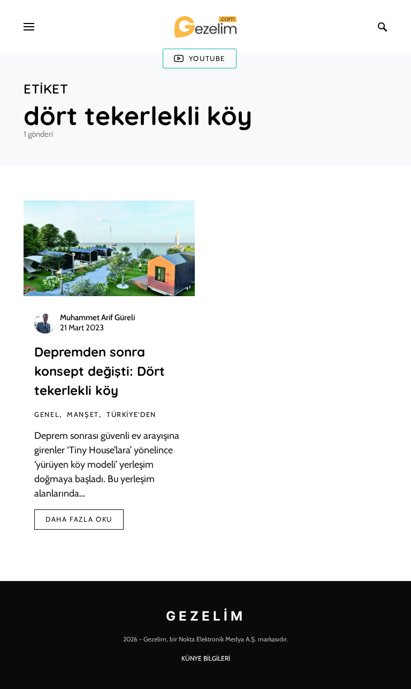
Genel (46, 414)
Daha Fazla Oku (78, 519)
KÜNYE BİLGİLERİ (205, 658)
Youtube (207, 58)
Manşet (83, 414)
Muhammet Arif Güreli (97, 317)
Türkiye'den (131, 414)
